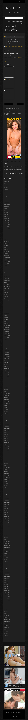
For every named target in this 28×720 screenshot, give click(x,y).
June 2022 (6, 268)
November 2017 (7, 352)
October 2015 (6, 401)
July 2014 (5, 432)
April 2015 (6, 413)
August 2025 (6, 206)
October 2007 (6, 598)
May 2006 (6, 633)
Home (8, 21)
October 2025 (6, 202)
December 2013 (7, 446)
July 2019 (5, 339)
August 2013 (6, 455)
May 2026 (6, 187)
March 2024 (6, 239)
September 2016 (7, 378)
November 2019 (7, 331)
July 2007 (5, 605)
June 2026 (6, 185)
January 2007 (6, 617)
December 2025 (7, 198)
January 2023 (6, 253)
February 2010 (7, 541)
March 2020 (6, 323)
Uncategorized (12, 21)
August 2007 (6, 603)
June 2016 (6, 385)
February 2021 (7, 300)
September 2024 (7, 228)
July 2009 (5, 555)
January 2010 (6, 543)
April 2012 (6, 487)
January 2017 (6, 370)
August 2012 (6, 479)
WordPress (8, 713)
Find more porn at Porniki (9, 61)
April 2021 (6, 296)
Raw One (14, 36)
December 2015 (7, 397)
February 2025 (7, 218)
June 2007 (6, 607)
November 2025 (7, 200)
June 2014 (6, 434)
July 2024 (5, 233)
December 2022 (7, 255)
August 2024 (6, 231)
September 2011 (7, 502)
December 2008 (7, 570)
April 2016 (6, 389)
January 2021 (6, 302)
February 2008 (7, 590)
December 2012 (7, 471)
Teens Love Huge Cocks (8, 169)
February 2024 (7, 241)
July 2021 (5, 290)
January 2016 (6, 395)
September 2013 (7, 452)
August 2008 (6, 578)
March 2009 (6, 563)
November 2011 (7, 498)
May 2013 (6, 461)
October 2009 (6, 549)
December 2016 (7, 372)
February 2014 (7, 442)
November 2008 (7, 572)
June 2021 (6, 292)
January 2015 (6, 420)
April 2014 (6, 438)
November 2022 (7, 257)
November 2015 (7, 399)
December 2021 (7, 280)
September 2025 (7, 204)
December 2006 (7, 619)
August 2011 (6, 504)
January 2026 (6, 196)
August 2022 (6, 263)
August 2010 (6, 529)
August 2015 (6, 405)
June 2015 (6, 409)
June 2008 (6, 582)
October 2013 (6, 450)
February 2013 (7, 467)
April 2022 (6, 272)
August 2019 (6, 337)
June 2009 (6, 557)
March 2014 (6, 440)
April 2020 (6, 321)
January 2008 (6, 592)
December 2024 (7, 222)
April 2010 (6, 537)
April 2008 (6, 586)
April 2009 (6, 561)
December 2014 (7, 422)
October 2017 (6, 354)
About (16, 716)
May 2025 (6, 212)
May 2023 (6, 245)
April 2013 (6, 463)
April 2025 (6, 214)
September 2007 (7, 600)
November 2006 (7, 621)
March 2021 (6, 298)
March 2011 (6, 514)
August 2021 (6, 288)
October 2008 (6, 574)
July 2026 (5, 183)
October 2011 (6, 500)
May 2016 (6, 387)
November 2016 (7, 374)
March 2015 (6, 415)
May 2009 (6, 559)
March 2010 (6, 539)
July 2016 (5, 383)
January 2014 (6, 444)
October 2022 (6, 259)
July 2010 (5, 531)
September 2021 (7, 286)
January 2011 (6, 518)
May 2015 (6, 411)
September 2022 (7, 261)
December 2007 (7, 594)
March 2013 (6, 465)
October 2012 (6, 475)
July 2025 (5, 208)
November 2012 (7, 473)
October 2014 (6, 426)
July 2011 (5, 506)
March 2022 (6, 274)
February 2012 (7, 492)
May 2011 (6, 510)
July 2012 (5, 481)
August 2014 (6, 430)
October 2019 (6, 333)
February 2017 (7, 368)
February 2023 (7, 251)
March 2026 (6, 191)
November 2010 (7, 522)
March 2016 (6, 391)
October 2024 (6, 226)
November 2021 (7, 282)
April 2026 (6, 189)
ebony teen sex (13, 50)
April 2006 (6, 635)
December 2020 (7, 304)
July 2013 (5, 457)
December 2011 (7, 496)
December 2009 (7, 545)
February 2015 (7, 418)
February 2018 (7, 346)
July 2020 (5, 315)
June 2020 (6, 317)
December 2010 (7, 520)
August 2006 (6, 627)
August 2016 (6, 381)
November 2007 (7, 596)
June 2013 (6, 459)
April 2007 (6, 611)
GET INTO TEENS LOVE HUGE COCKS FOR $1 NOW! (14, 174)
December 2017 (7, 350)
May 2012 (6, 485)
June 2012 (6, 483)
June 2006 (6, 631)
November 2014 (7, 424)
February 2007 (7, 615)
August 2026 (6, 181)
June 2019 (6, 341)
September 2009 (7, 551)
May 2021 (6, 294)
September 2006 (7, 625)
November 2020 (7, 307)
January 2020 (6, 327)
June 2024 (6, 235)
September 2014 (7, 428)
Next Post (20, 104)
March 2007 (6, 613)
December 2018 (7, 344)
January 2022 (6, 278)
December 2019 (7, 329)
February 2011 (7, 516)
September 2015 (7, 403)
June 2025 (6, 210)
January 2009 (6, 568)
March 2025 (6, 216)
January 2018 (6, 348)
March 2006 (6, 637)
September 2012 (7, 477)
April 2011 (6, 512)
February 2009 (7, 566)
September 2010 (7, 526)
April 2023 (6, 247)
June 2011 (6, 508)
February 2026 (7, 194)
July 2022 (5, 265)
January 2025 (6, 220)
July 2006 (5, 629)
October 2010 (6, 524)
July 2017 (5, 360)
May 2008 (6, 584)
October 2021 (6, 284)
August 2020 (6, 313)
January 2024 (6, 243)
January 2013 (6, 469)
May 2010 (6, 535)
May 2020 (6, 319)
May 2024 (6, 237)
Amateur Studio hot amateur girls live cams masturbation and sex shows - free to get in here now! (13, 113)
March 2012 (6, 489)
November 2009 (7, 547)
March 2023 (6, 249)
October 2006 (6, 623)
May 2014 (6, 436)
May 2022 (6, 270)
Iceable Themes (19, 713)
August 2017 (6, 358)
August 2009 (6, 553)
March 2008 (6, 588)
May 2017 (6, 364)
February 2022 (7, 276)
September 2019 (7, 335)
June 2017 (6, 362)
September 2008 (7, 576)
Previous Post (9, 104)
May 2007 (6, 609)
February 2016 (7, 393)
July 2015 (5, 407)
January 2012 (6, 494)
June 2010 (6, 533)
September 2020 (7, 311)
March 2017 (6, 366)
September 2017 (7, 356)
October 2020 (6, 309)
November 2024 (7, 224)
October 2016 (6, 376)
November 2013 (7, 448)
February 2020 (7, 325)
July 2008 (5, 580)
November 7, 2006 (8, 36)
